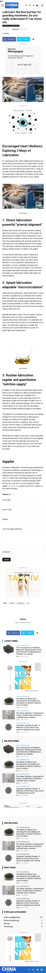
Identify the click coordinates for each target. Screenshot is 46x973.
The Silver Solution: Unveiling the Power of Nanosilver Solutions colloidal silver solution (30, 715)
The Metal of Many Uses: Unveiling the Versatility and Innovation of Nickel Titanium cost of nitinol (28, 702)
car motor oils (13, 486)
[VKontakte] (37, 970)
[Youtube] (37, 5)
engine (12, 603)
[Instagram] (30, 5)
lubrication (20, 603)
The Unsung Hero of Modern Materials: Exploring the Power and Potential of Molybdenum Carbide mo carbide (29, 651)
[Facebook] (26, 5)
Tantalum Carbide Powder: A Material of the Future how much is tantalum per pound (28, 727)
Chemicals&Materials (11, 25)
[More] (33, 39)
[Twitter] (33, 5)
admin (6, 33)
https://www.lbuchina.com (23, 622)
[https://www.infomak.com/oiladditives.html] (23, 196)
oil (28, 603)
